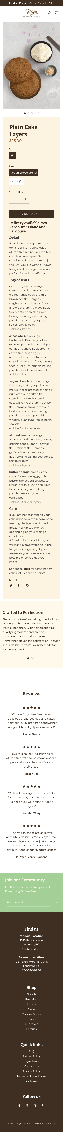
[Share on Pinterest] (27, 586)
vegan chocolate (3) (24, 172)
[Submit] (56, 902)
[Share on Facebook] (11, 586)
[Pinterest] (35, 1105)
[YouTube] (43, 1105)
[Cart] (56, 12)
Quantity (16, 191)
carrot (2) (16, 181)
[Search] (49, 12)
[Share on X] (19, 586)
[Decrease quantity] (13, 199)
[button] (25, 113)
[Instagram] (27, 1105)
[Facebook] (19, 1105)
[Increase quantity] (25, 199)
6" (12, 155)
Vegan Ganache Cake (42, 3)
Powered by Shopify (45, 1123)
